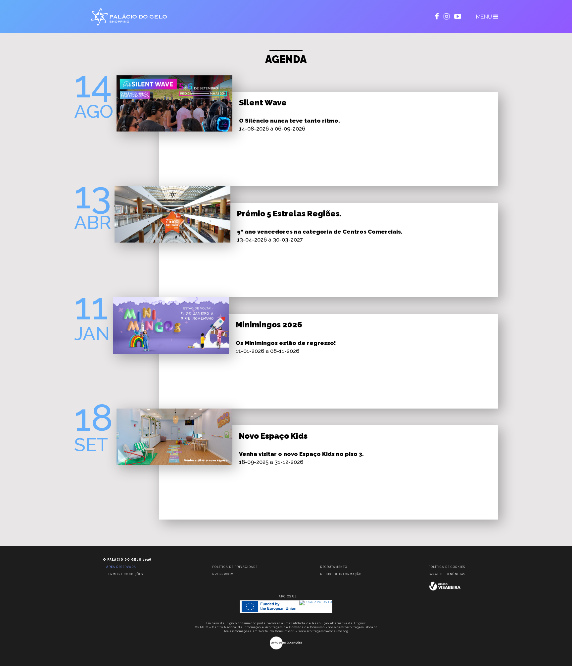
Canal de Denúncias (446, 574)
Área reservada (121, 567)
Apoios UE (288, 596)
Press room (223, 574)
